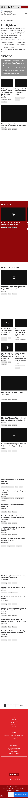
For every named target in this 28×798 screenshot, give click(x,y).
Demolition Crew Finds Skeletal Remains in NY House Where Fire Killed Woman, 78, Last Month (20, 357)
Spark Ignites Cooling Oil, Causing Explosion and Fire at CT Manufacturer (13, 620)
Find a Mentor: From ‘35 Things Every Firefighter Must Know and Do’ (20, 332)
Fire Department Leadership (8, 486)
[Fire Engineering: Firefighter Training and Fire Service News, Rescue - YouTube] (4, 7)
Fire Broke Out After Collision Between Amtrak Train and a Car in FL (13, 223)
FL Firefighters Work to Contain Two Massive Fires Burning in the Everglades (7, 92)
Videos (20, 486)
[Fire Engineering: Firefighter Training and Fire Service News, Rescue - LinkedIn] (9, 7)
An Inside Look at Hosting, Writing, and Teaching (13, 492)
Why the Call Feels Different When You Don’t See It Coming (13, 539)
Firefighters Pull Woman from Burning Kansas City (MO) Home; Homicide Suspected (13, 632)
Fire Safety (4, 592)
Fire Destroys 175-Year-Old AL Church (13, 587)
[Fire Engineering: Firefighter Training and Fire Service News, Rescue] (8, 12)
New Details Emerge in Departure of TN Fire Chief (14, 480)
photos (5, 39)
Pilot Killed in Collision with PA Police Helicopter (12, 505)
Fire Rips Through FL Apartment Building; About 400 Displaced (13, 419)
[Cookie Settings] (1, 796)
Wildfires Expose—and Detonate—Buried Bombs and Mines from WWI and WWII (13, 62)
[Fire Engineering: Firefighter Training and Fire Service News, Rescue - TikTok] (11, 7)
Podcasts (4, 500)
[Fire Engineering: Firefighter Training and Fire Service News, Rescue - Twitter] (13, 7)
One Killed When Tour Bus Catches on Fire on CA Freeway (6, 331)
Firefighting (5, 73)
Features (17, 339)
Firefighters (4, 28)
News (11, 73)
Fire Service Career (19, 498)
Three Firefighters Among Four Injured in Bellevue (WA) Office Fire (13, 528)
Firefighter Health (10, 546)
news (15, 37)
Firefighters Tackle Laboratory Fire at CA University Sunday (20, 91)
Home (3, 20)
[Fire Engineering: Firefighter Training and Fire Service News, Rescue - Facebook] (6, 7)
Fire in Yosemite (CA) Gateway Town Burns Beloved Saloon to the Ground (12, 517)
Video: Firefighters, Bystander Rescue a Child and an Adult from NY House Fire (13, 124)
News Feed (16, 73)
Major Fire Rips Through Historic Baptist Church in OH (13, 288)
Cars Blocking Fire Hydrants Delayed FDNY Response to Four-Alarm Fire (7, 355)
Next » (22, 705)
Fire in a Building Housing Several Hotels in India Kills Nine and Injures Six (13, 609)
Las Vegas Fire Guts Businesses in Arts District (13, 597)
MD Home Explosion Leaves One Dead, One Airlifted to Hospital (13, 576)
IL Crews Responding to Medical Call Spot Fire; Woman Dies (13, 445)
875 (18, 705)
